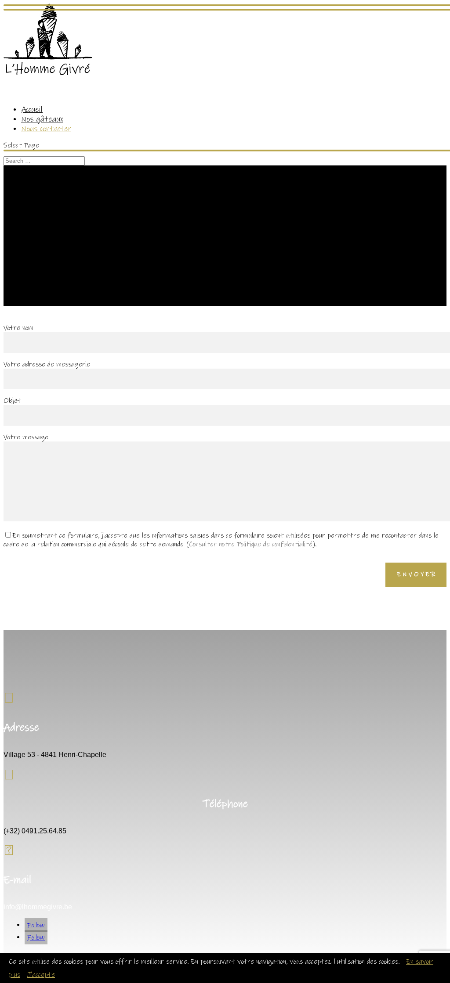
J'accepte (41, 974)
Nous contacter (46, 129)
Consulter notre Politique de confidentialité (250, 544)
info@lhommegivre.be (38, 907)
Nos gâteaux (42, 119)
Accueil (32, 110)
